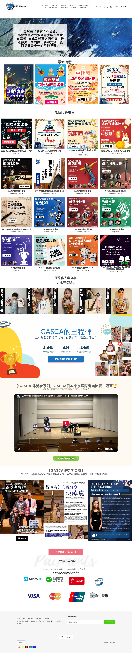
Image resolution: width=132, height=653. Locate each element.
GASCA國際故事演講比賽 (49, 268)
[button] (64, 312)
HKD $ (97, 6)
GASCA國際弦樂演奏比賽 (115, 191)
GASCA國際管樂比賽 (49, 229)
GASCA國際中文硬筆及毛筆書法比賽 (49, 191)
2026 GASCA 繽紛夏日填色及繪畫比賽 (82, 151)
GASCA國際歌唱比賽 (115, 229)
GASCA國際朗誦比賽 (16, 268)
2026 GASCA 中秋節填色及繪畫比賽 (115, 151)
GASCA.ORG (111, 642)
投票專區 (38, 618)
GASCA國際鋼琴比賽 (16, 191)
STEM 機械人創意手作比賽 (82, 268)
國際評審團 (50, 621)
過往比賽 (46, 618)
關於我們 (19, 623)
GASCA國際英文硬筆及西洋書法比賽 (16, 229)
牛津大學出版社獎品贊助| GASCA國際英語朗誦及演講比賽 (115, 268)
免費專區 (59, 621)
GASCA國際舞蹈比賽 (82, 191)
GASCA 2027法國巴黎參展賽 (49, 151)
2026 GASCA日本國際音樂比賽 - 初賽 (16, 151)
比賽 (23, 618)
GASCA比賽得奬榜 (23, 621)
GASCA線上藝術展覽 (37, 621)
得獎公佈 (30, 618)
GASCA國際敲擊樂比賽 (82, 229)
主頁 (18, 618)
